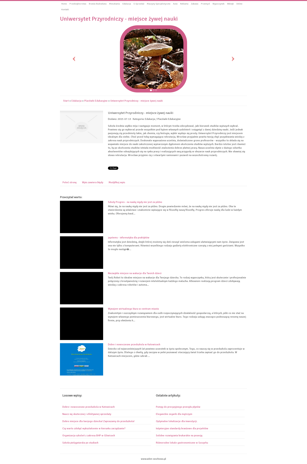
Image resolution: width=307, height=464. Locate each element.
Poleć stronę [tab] (70, 182)
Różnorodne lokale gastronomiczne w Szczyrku (182, 442)
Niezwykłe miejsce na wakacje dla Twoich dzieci (134, 273)
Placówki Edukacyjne (96, 100)
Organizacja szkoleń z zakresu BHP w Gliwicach (88, 435)
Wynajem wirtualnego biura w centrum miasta (133, 308)
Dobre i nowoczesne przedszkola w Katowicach (134, 344)
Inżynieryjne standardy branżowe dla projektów (182, 428)
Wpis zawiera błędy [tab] (92, 182)
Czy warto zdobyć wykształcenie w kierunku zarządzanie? (93, 428)
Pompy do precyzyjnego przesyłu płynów (178, 406)
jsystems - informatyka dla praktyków (128, 237)
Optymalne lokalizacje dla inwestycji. (176, 421)
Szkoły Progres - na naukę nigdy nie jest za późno (135, 202)
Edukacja (76, 100)
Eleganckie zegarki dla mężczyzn (174, 414)
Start (66, 100)
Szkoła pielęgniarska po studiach (80, 442)
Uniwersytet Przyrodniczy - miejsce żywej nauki (136, 100)
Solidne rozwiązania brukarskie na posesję (179, 435)
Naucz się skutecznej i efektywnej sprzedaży (86, 414)
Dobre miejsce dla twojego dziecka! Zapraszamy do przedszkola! (98, 421)
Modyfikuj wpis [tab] (117, 182)
